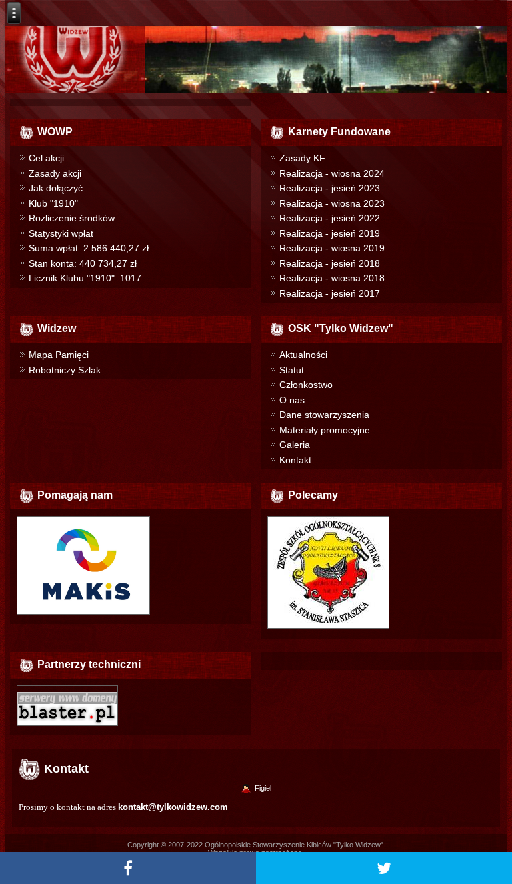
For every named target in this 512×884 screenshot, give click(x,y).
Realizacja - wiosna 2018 (332, 278)
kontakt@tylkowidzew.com (173, 807)
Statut (291, 370)
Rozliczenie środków (72, 218)
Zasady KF (302, 158)
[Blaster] (67, 726)
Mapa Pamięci (59, 354)
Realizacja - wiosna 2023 (332, 203)
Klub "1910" (53, 203)
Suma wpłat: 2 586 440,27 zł (89, 248)
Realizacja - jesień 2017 (329, 293)
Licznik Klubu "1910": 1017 (85, 278)
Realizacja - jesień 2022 (329, 218)
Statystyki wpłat (61, 233)
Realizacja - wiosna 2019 (332, 248)
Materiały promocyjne (324, 430)
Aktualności (303, 354)
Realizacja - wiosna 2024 (332, 173)
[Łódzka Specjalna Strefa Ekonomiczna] (83, 614)
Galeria (294, 444)
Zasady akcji (55, 173)
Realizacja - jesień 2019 (329, 233)
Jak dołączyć (56, 188)
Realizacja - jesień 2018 (329, 263)
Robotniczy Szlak (65, 370)
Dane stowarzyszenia (324, 414)
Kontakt (295, 460)
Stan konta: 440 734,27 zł (83, 263)
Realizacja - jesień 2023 (329, 188)
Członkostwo (306, 384)
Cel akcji (46, 158)
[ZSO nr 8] (328, 628)
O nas (292, 400)
